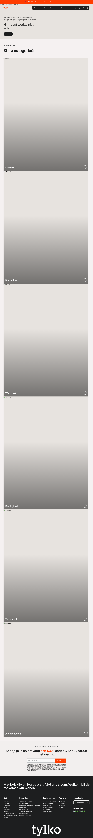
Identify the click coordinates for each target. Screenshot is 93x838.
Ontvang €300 (60, 760)
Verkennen (8, 34)
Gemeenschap (54, 8)
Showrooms (64, 8)
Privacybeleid (57, 769)
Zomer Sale (37, 8)
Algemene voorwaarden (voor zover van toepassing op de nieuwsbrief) (39, 769)
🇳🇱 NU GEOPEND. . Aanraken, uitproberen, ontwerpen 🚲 (46, 1)
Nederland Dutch (81, 802)
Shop (45, 8)
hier (7, 19)
